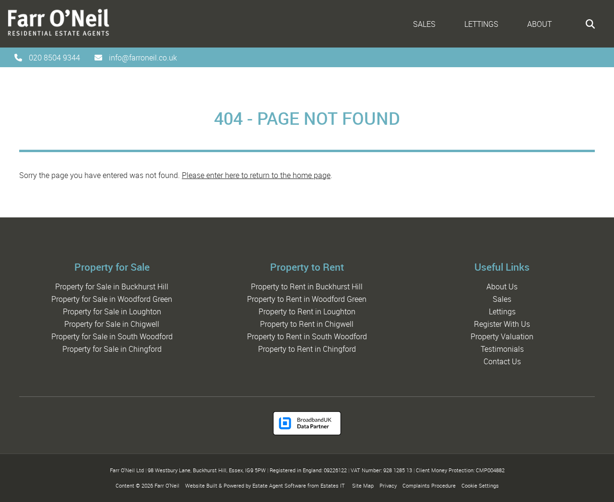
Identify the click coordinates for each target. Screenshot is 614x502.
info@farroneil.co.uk (143, 57)
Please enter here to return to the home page (256, 175)
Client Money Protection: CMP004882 (460, 470)
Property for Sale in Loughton (112, 311)
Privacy (388, 485)
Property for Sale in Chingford (112, 349)
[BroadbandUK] (307, 432)
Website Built (201, 485)
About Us (502, 286)
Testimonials (502, 349)
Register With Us (502, 324)
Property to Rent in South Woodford (307, 336)
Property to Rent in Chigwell (307, 324)
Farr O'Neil (166, 485)
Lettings (481, 24)
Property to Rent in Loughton (307, 311)
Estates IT (332, 485)
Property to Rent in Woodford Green (306, 299)
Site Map (363, 485)
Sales (424, 24)
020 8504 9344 (54, 57)
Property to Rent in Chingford (307, 349)
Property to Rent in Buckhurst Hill (307, 286)
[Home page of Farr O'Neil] (55, 38)
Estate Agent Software (279, 485)
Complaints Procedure (429, 485)
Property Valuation (502, 336)
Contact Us (502, 361)
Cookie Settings (480, 485)
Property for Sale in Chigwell (111, 324)
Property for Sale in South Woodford (112, 336)
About (539, 24)
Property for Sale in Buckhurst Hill (111, 286)
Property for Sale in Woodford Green (111, 299)
